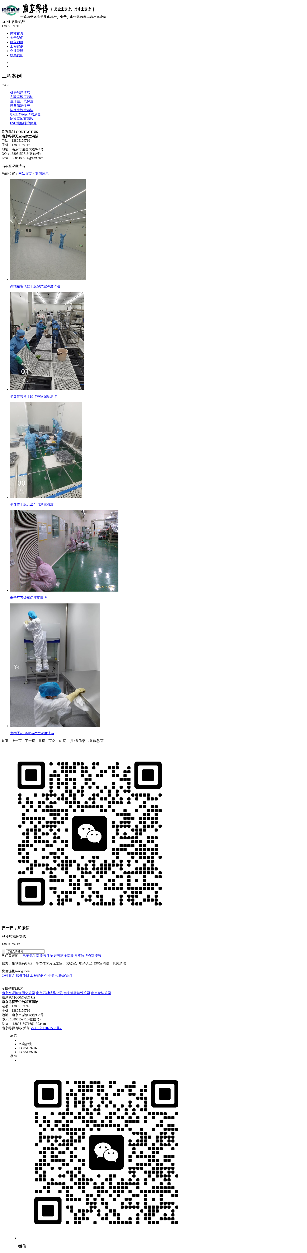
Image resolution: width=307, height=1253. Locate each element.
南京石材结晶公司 (49, 993)
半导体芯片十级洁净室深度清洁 (33, 396)
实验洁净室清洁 (89, 955)
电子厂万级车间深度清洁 (28, 597)
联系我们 (65, 975)
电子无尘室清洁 (34, 955)
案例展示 (42, 173)
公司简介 (8, 975)
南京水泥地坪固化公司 (18, 993)
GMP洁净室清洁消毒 (25, 114)
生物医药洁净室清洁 (62, 955)
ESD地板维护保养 (23, 123)
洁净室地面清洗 (21, 119)
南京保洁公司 (101, 993)
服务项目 (22, 975)
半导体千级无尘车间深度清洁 (31, 504)
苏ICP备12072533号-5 (46, 1028)
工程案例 (36, 975)
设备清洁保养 (20, 105)
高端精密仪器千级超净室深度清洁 (35, 286)
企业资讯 (51, 975)
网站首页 (25, 173)
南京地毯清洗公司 (76, 993)
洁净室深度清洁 (21, 110)
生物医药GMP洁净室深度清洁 (32, 733)
